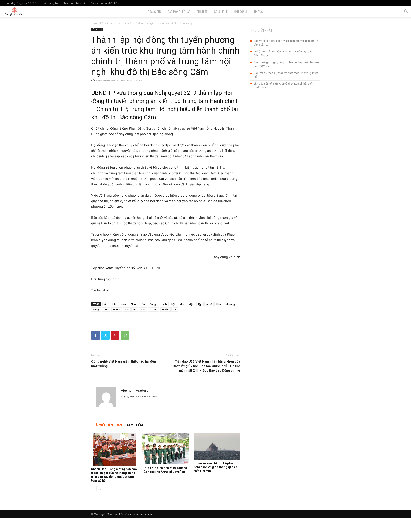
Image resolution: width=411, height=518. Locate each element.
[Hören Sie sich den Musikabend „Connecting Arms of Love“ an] (165, 448)
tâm (106, 309)
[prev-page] (94, 488)
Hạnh (164, 304)
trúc (143, 309)
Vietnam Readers (107, 80)
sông (96, 309)
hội (173, 304)
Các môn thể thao (179, 11)
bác (114, 304)
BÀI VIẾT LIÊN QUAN (108, 425)
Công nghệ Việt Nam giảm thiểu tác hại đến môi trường (123, 364)
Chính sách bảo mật (74, 3)
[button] (406, 12)
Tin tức (258, 11)
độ (143, 304)
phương (230, 304)
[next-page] (100, 488)
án (105, 304)
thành (116, 309)
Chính (134, 304)
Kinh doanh (241, 11)
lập (200, 304)
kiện (191, 304)
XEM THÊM (135, 425)
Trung (154, 309)
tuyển (165, 309)
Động (153, 304)
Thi (127, 309)
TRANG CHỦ (155, 11)
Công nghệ (221, 11)
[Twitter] (105, 335)
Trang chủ (97, 23)
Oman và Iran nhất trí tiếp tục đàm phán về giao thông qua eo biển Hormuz (216, 467)
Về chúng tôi (51, 3)
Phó (218, 304)
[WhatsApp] (125, 335)
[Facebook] (95, 335)
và (174, 309)
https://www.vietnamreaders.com (139, 396)
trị (134, 309)
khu (182, 304)
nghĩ (209, 304)
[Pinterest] (115, 335)
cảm (123, 304)
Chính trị (202, 11)
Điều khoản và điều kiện (105, 3)
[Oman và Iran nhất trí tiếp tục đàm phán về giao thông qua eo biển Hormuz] (217, 446)
